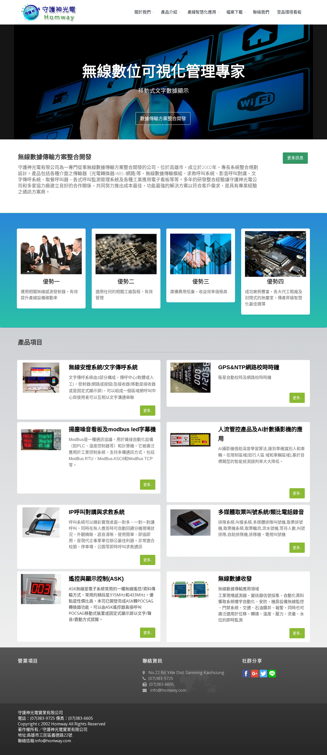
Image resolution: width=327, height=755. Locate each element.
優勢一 (51, 281)
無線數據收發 (235, 579)
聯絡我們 (261, 12)
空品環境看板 (289, 12)
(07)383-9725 (160, 678)
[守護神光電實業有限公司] (48, 12)
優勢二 (126, 281)
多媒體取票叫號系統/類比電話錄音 (261, 512)
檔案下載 (234, 12)
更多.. (147, 410)
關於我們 (142, 12)
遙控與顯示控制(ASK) (96, 579)
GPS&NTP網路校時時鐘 (248, 367)
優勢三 (200, 281)
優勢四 (275, 281)
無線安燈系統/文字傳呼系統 (103, 367)
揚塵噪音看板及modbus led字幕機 (112, 429)
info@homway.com (168, 690)
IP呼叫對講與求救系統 (97, 512)
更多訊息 (295, 158)
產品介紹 (169, 12)
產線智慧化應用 (202, 12)
